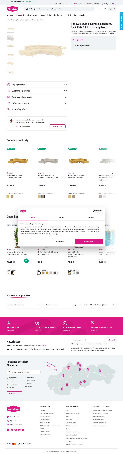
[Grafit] (55, 273)
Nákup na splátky (45, 423)
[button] (37, 85)
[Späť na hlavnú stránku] (12, 9)
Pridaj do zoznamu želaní (27, 149)
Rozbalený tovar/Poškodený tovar (20, 20)
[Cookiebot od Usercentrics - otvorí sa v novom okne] (94, 211)
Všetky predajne (14, 394)
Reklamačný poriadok (99, 416)
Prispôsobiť (60, 241)
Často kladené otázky (46, 413)
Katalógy (69, 419)
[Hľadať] (26, 9)
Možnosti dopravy (45, 416)
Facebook (8, 430)
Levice (11, 382)
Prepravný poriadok (98, 419)
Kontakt (68, 410)
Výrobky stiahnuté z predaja (74, 444)
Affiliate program (71, 426)
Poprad (29, 383)
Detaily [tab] (61, 217)
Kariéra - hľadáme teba (73, 432)
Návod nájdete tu (98, 350)
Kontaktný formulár (62, 4)
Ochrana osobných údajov (100, 413)
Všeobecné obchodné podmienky (102, 410)
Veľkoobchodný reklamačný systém (76, 438)
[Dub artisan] (42, 273)
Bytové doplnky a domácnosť (51, 15)
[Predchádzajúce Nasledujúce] (18, 161)
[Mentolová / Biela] (73, 273)
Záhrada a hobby (32, 15)
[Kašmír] (59, 273)
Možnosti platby (45, 419)
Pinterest (19, 430)
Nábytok (10, 15)
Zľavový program (45, 431)
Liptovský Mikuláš (14, 384)
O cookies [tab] (90, 217)
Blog (67, 416)
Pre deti (68, 15)
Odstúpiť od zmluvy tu (99, 423)
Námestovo (30, 377)
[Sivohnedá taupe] (12, 196)
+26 (10, 72)
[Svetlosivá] (104, 196)
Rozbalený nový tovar (38, 20)
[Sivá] (77, 273)
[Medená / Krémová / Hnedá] (69, 273)
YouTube (15, 430)
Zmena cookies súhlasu (99, 426)
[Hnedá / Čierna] (12, 273)
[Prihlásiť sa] (100, 9)
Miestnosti (20, 15)
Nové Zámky (31, 380)
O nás (68, 429)
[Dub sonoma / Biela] (8, 273)
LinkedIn (23, 430)
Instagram (12, 430)
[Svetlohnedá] (100, 196)
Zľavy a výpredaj (79, 15)
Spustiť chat (80, 4)
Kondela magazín (71, 423)
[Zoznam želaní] (104, 9)
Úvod (8, 20)
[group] (42, 51)
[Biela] (38, 273)
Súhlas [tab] (32, 217)
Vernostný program (45, 434)
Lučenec (11, 387)
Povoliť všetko (89, 241)
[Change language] (114, 4)
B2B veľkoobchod (71, 435)
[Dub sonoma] (51, 273)
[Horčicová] (8, 196)
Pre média (69, 441)
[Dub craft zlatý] (47, 273)
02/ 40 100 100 (94, 4)
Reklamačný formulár (72, 413)
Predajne (106, 4)
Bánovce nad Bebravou (13, 378)
